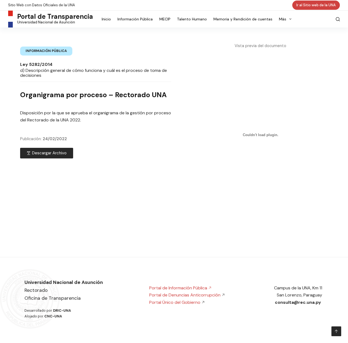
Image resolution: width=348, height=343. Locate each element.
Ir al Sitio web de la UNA (316, 5)
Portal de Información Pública (178, 288)
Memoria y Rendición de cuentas (242, 19)
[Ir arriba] (336, 331)
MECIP (164, 19)
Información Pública (135, 19)
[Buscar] (338, 19)
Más (282, 19)
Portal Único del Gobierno (175, 302)
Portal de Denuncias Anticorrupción (184, 295)
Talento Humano (192, 19)
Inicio (106, 19)
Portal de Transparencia (55, 16)
